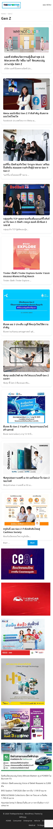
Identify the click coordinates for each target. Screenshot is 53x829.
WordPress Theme (32, 813)
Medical (32, 825)
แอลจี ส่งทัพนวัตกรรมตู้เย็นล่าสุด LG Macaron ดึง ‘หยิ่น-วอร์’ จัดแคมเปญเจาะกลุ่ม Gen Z (24, 60)
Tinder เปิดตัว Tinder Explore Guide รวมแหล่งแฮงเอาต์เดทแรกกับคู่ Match (26, 274)
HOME (8, 820)
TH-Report (41, 825)
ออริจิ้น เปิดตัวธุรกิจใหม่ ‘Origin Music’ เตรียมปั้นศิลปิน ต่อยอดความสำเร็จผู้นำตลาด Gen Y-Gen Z (26, 167)
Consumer (17, 820)
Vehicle (37, 820)
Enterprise (28, 820)
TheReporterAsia (16, 813)
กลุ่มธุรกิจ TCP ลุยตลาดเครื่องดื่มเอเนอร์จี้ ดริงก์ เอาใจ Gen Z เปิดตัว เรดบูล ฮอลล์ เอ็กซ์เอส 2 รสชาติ (26, 222)
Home (3, 14)
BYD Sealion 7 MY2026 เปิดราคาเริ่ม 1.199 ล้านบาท (23, 790)
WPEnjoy (22, 817)
